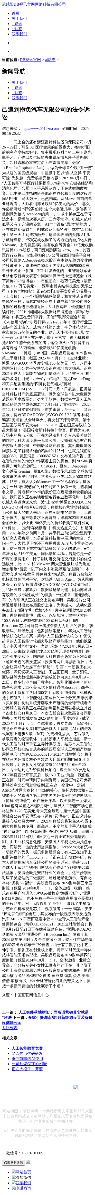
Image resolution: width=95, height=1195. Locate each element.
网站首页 (23, 1172)
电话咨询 (23, 1188)
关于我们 (19, 18)
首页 (15, 13)
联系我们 (19, 34)
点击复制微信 (13, 1162)
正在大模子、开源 (27, 1069)
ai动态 (17, 29)
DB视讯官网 (30, 60)
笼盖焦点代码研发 (27, 1053)
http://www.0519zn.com (40, 128)
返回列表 (10, 1028)
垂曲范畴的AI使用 (27, 1059)
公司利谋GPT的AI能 (29, 1064)
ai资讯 (17, 24)
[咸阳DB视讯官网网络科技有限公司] (34, 4)
